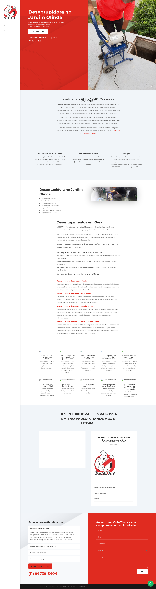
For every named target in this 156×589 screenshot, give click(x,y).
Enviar (143, 571)
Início (5, 25)
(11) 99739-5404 (38, 32)
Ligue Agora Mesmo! (40, 566)
